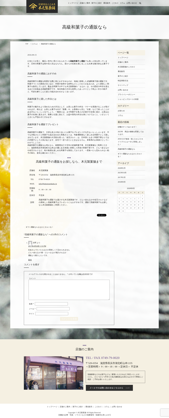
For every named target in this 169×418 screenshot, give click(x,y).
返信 (30, 260)
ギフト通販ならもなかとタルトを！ (39, 227)
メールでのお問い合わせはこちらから (109, 388)
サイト (31, 314)
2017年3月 (122, 177)
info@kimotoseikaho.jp (48, 184)
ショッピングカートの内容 (128, 99)
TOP (26, 44)
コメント (32, 278)
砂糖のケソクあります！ (127, 127)
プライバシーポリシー (126, 94)
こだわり (115, 3)
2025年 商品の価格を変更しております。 (131, 133)
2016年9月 (122, 182)
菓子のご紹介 (96, 3)
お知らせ (121, 111)
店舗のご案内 (85, 3)
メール (32, 309)
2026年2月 (122, 168)
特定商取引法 (123, 81)
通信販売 (106, 3)
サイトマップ (123, 85)
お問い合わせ (131, 3)
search (140, 3)
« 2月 (120, 188)
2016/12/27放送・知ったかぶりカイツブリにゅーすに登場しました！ (130, 141)
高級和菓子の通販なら (126, 149)
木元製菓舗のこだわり (126, 67)
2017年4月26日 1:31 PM (37, 246)
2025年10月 (122, 173)
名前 (31, 304)
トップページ (73, 3)
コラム (122, 3)
